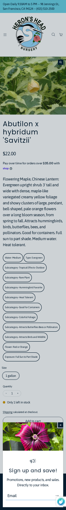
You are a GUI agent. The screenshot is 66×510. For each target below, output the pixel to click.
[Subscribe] (57, 495)
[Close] (60, 425)
